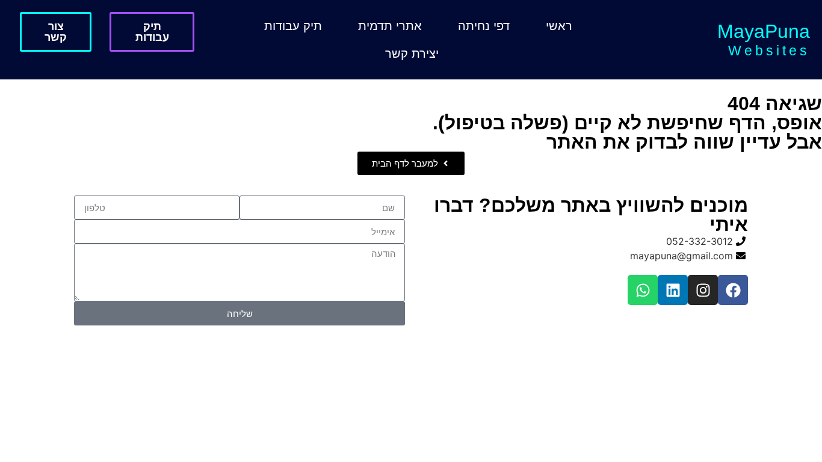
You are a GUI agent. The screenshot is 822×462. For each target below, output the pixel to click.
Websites (769, 50)
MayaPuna (763, 31)
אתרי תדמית (390, 25)
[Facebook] (733, 290)
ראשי (559, 25)
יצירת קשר (412, 53)
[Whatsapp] (643, 290)
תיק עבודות (293, 25)
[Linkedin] (673, 290)
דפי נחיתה (484, 25)
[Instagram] (703, 290)
